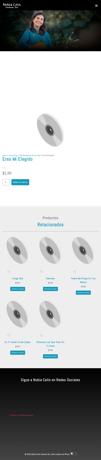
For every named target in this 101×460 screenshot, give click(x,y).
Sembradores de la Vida (30, 155)
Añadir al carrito (20, 182)
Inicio (4, 155)
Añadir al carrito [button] (18, 289)
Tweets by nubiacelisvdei (21, 415)
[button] (96, 6)
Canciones (13, 155)
